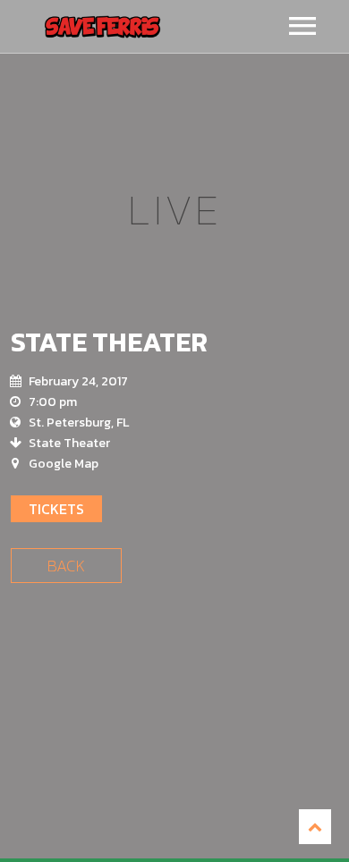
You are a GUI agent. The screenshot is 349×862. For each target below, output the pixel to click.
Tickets (56, 509)
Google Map (63, 463)
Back (66, 566)
